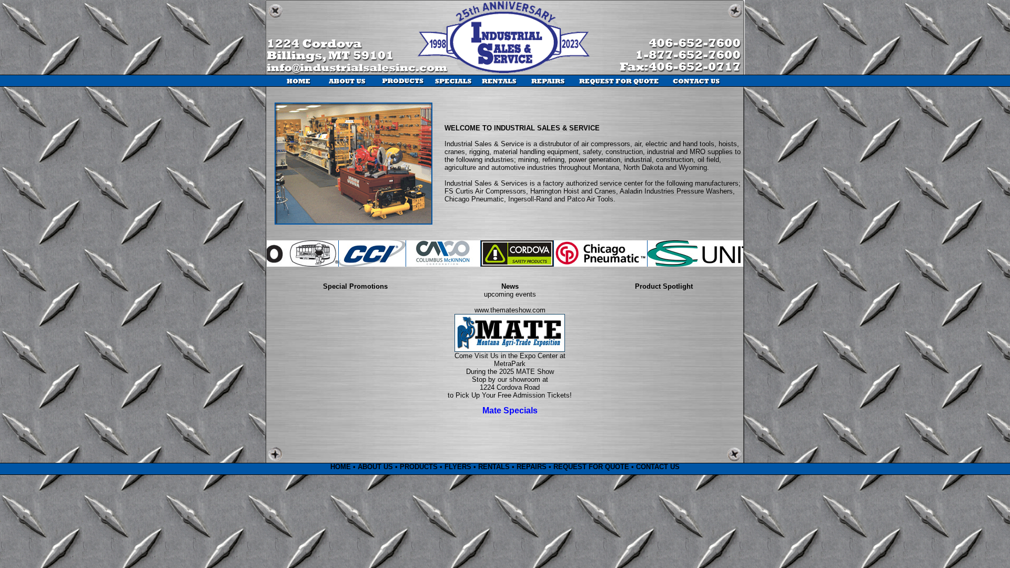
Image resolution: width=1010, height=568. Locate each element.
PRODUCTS (419, 467)
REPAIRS (532, 467)
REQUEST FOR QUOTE (591, 467)
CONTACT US (658, 467)
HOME (340, 467)
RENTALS (494, 467)
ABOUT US (375, 467)
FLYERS (458, 467)
